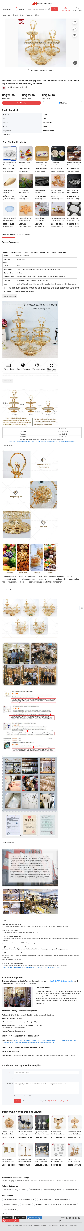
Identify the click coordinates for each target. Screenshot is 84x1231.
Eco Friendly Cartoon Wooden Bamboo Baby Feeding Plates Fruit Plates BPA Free (25, 219)
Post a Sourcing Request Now (59, 1101)
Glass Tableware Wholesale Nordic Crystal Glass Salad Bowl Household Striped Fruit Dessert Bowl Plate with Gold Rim (41, 219)
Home (4, 15)
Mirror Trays (36, 1040)
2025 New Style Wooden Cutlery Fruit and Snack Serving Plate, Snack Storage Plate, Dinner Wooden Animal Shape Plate (58, 191)
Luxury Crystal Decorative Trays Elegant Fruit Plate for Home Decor (26, 191)
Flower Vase (65, 1040)
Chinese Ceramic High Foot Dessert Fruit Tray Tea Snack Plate (74, 164)
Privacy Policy (73, 1225)
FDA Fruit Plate (56, 1204)
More (4, 1213)
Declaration (63, 1225)
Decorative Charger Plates (52, 1190)
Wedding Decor (38, 1042)
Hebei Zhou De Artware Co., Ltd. (17, 87)
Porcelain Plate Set (71, 1190)
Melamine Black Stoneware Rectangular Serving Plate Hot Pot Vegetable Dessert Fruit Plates (41, 191)
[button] (3, 3)
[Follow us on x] (70, 1218)
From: (11, 1073)
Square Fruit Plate (41, 1204)
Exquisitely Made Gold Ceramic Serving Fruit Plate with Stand (58, 219)
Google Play (20, 1218)
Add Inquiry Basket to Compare (42, 70)
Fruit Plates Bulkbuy (10, 1209)
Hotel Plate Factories (27, 1199)
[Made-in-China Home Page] (42, 4)
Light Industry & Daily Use (16, 15)
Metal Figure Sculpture (25, 1042)
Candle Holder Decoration (22, 1040)
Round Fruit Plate (70, 1204)
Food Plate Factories (10, 1199)
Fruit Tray (13, 1042)
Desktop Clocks (54, 1040)
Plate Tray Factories (61, 1199)
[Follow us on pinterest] (79, 1218)
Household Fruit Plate (10, 1204)
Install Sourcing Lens (11, 1221)
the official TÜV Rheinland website (61, 981)
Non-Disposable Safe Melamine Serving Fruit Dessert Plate (9, 164)
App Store (7, 1218)
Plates (37, 15)
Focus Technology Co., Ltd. (27, 1225)
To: (12, 1078)
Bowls (24, 1190)
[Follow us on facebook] (67, 1218)
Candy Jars (45, 1040)
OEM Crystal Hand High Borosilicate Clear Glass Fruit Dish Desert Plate (74, 191)
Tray (16, 1190)
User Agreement (53, 1225)
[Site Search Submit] (54, 9)
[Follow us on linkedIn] (60, 1221)
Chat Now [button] (63, 103)
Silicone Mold (49, 1042)
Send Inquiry (21, 103)
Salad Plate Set (35, 1190)
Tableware (30, 15)
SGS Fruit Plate (26, 1204)
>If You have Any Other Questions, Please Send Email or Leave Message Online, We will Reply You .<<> (31, 967)
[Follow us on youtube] (76, 1218)
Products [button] (21, 9)
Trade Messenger (34, 1218)
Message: (10, 1084)
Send (17, 1101)
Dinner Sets (7, 1190)
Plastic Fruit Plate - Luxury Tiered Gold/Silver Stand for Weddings (25, 164)
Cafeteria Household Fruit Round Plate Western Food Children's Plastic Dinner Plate (9, 219)
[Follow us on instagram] (73, 1218)
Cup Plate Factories (45, 1199)
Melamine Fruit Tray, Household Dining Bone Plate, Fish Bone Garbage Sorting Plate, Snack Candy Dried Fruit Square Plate (42, 164)
